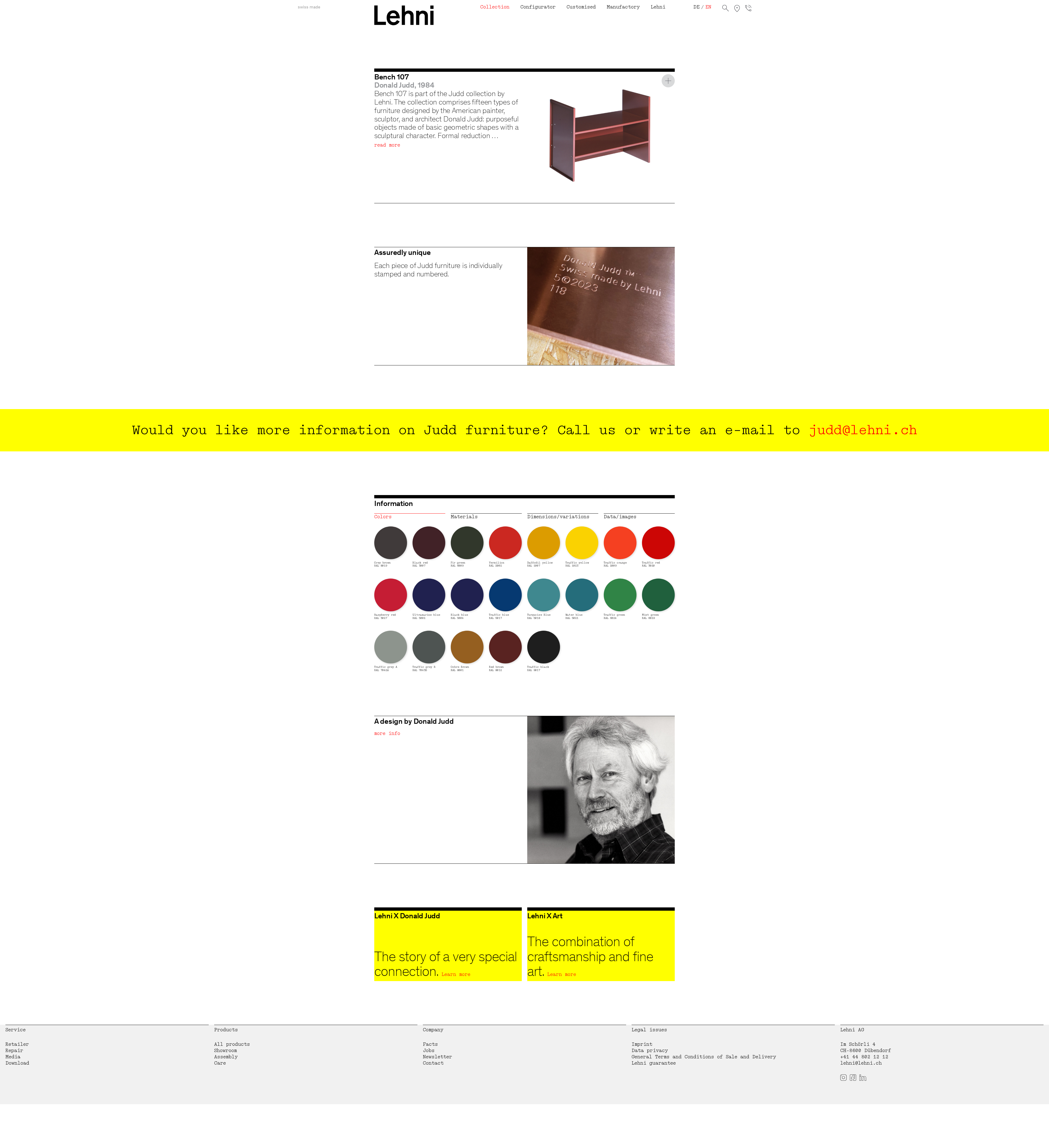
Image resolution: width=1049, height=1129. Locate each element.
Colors (383, 517)
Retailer (17, 1044)
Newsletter (437, 1057)
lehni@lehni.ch (861, 1063)
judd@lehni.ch (863, 430)
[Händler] (737, 9)
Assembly (226, 1057)
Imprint (642, 1044)
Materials (464, 517)
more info (387, 733)
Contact (433, 1063)
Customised (581, 7)
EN (708, 7)
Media (12, 1057)
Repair (14, 1050)
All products (232, 1044)
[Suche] (725, 9)
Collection (494, 7)
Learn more (455, 974)
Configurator (538, 7)
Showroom (225, 1050)
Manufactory (623, 7)
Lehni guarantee (654, 1063)
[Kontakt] (748, 9)
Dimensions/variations (558, 517)
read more (387, 145)
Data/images (620, 517)
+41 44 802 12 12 (864, 1057)
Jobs (429, 1050)
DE (696, 7)
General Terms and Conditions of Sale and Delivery (704, 1057)
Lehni (658, 7)
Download (17, 1063)
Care (220, 1063)
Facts (430, 1044)
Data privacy (650, 1050)
